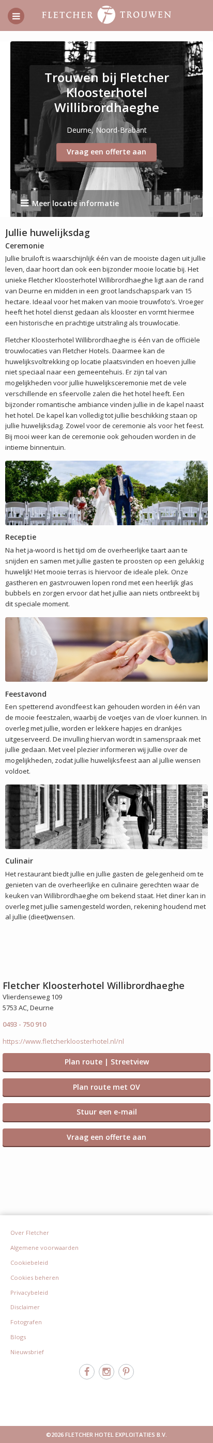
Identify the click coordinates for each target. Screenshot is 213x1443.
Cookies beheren (34, 1277)
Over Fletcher (29, 1232)
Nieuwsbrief (27, 1352)
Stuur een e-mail (107, 1112)
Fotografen (26, 1322)
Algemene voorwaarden (44, 1247)
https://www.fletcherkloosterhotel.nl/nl (63, 1041)
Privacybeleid (29, 1292)
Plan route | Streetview (107, 1061)
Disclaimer (25, 1307)
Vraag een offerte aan (106, 151)
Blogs (18, 1337)
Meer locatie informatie (75, 203)
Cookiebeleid (29, 1262)
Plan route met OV (106, 1087)
